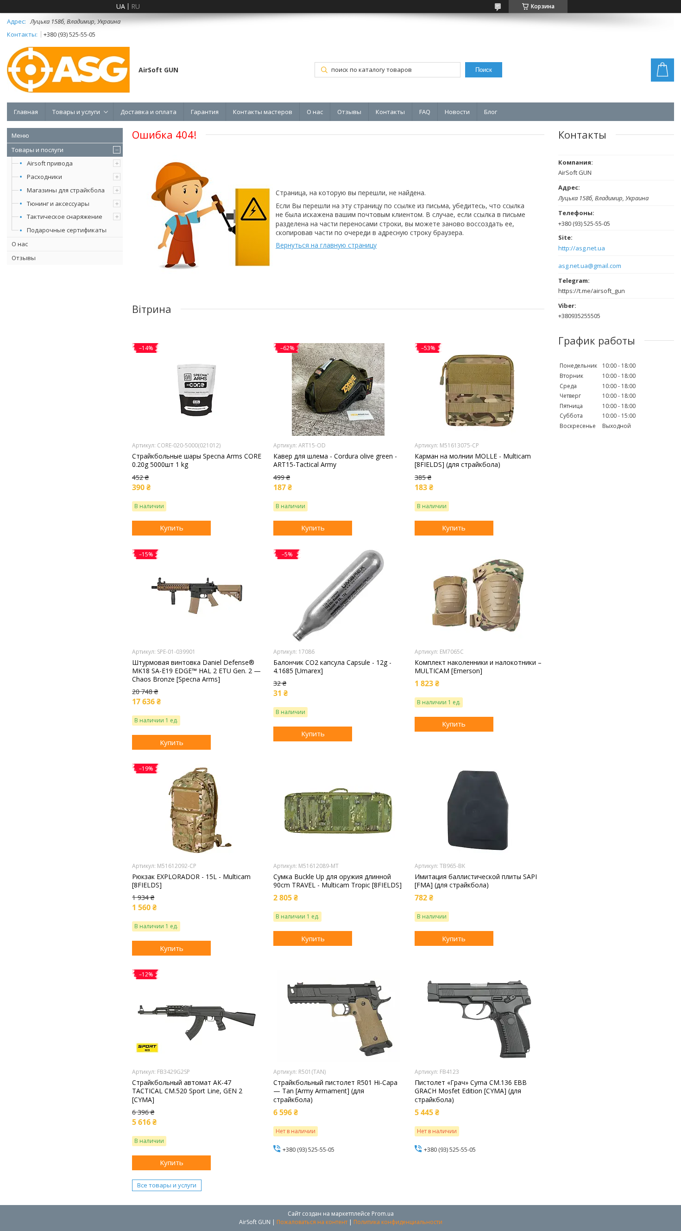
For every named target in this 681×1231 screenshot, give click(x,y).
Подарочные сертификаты (67, 230)
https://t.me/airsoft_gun (591, 291)
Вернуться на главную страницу (326, 245)
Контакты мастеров (262, 112)
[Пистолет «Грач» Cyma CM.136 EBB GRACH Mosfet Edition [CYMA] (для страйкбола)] (479, 1015)
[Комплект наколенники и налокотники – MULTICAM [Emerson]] (479, 595)
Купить (171, 527)
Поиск (483, 69)
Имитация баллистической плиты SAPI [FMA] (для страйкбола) (476, 881)
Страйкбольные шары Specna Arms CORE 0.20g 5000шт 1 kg (196, 460)
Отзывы (349, 112)
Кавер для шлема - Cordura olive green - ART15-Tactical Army (335, 460)
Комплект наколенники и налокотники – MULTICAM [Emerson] (478, 666)
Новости (457, 112)
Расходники (44, 176)
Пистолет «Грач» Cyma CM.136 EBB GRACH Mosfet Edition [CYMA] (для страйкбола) (471, 1090)
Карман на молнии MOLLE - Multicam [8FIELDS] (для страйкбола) (473, 460)
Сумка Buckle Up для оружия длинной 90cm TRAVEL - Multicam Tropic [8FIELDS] (337, 881)
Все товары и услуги (166, 1185)
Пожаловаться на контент (312, 1222)
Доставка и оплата (148, 112)
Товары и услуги (76, 112)
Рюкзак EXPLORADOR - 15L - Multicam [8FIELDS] (191, 881)
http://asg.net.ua (581, 248)
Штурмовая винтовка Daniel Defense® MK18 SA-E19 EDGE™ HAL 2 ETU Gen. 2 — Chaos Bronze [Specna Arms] (196, 670)
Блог (490, 112)
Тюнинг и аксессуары (58, 203)
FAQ (424, 112)
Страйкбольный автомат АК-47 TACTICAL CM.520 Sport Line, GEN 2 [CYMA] (187, 1090)
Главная (26, 112)
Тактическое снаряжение (64, 216)
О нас (315, 112)
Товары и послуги (37, 150)
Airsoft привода (50, 163)
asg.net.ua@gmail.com (589, 266)
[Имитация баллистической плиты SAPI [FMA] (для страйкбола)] (479, 810)
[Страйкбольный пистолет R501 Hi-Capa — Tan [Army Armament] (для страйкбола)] (338, 1015)
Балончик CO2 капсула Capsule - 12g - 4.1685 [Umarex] (332, 666)
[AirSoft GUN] (68, 71)
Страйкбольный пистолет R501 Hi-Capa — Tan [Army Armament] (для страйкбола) (335, 1090)
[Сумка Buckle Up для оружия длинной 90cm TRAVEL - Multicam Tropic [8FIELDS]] (338, 810)
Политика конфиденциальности (397, 1222)
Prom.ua (383, 1214)
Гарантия (205, 112)
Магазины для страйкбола (66, 190)
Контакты (390, 112)
